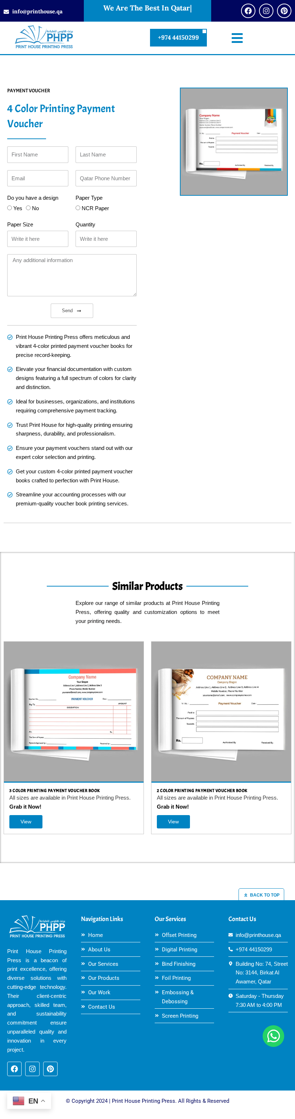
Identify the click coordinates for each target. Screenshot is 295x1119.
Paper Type (89, 198)
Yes (17, 208)
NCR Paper (95, 208)
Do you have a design (32, 198)
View (26, 821)
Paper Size (20, 224)
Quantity (85, 224)
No (35, 208)
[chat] (273, 1036)
